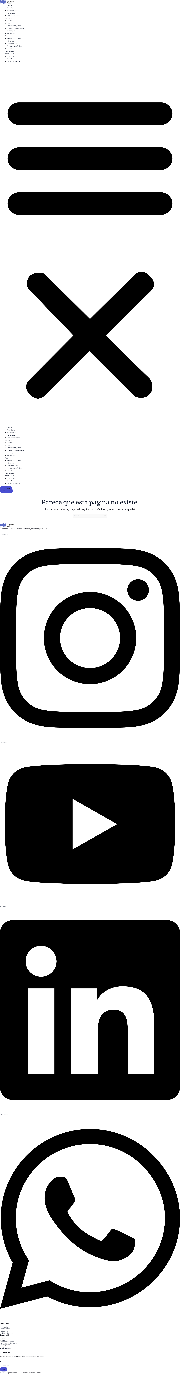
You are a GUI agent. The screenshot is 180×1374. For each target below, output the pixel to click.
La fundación (11, 56)
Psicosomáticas (12, 43)
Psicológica (11, 8)
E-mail (2, 1362)
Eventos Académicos (14, 46)
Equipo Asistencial (13, 61)
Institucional (9, 54)
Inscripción (11, 33)
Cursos (9, 21)
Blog (6, 36)
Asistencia (8, 5)
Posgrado (10, 23)
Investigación (12, 31)
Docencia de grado (14, 26)
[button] (90, 245)
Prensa (9, 49)
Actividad (10, 59)
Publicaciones (9, 51)
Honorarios (11, 13)
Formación (8, 18)
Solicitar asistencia (13, 15)
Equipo (2, 1330)
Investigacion (5, 1345)
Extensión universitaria (15, 28)
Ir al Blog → (5, 1348)
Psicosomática (12, 10)
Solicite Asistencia (6, 1333)
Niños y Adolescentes (15, 38)
